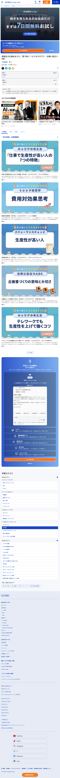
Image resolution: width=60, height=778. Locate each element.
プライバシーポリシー (16, 768)
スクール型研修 (4, 645)
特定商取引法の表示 (38, 768)
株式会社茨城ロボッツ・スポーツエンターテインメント (13, 725)
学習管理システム (5, 653)
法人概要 (3, 768)
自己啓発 (13, 5)
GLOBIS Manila (4, 710)
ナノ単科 (4, 610)
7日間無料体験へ (46, 2)
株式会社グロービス (5, 689)
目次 (11, 132)
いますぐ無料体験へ (23, 50)
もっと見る (30, 352)
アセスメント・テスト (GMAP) (7, 651)
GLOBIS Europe (4, 707)
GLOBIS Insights (4, 669)
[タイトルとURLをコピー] (13, 68)
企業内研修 (3, 642)
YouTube (19, 736)
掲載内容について (47, 768)
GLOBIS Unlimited (5, 635)
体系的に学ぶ (6, 5)
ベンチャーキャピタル (6, 676)
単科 (3, 612)
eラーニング (3, 648)
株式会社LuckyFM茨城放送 (6, 728)
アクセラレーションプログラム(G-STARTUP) (10, 679)
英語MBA (3, 618)
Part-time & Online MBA (7, 627)
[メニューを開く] (2, 2)
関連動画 (4, 132)
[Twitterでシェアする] (3, 68)
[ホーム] (1, 5)
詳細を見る (51, 50)
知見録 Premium (12, 64)
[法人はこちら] (56, 2)
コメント (22, 132)
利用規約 (8, 768)
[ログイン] (40, 2)
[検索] (36, 2)
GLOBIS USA (4, 715)
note (18, 761)
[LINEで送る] (9, 68)
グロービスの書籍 (5, 663)
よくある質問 (29, 768)
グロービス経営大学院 (6, 691)
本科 (3, 615)
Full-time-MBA (5, 625)
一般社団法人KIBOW (5, 722)
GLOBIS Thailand (5, 712)
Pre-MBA (4, 622)
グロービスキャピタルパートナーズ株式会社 (10, 694)
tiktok (19, 741)
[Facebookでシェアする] (6, 68)
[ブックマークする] (57, 68)
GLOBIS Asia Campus (6, 701)
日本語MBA (3, 607)
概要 (16, 132)
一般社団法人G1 (4, 719)
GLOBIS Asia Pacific (5, 698)
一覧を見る (30, 137)
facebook (20, 756)
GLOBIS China (4, 704)
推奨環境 (24, 768)
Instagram (20, 746)
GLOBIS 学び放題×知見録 (6, 633)
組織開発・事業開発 (5, 656)
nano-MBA (4, 620)
